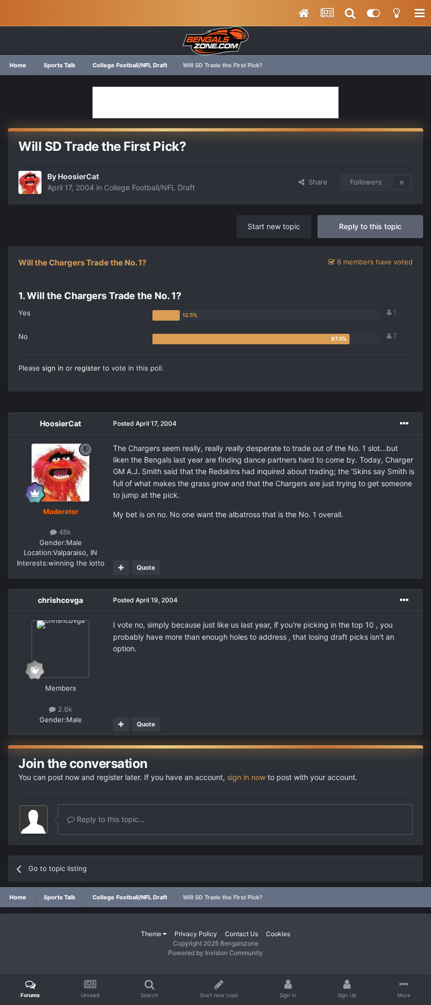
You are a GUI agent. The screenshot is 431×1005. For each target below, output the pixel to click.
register (87, 368)
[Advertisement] (215, 102)
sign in (53, 368)
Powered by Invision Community (215, 953)
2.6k (64, 709)
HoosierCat (78, 176)
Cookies (278, 934)
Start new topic (274, 226)
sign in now (246, 777)
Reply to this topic (370, 226)
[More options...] (404, 423)
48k (64, 532)
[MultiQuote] (121, 567)
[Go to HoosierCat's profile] (30, 182)
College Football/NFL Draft (149, 187)
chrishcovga (60, 600)
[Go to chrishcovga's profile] (60, 649)
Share (315, 182)
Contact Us (241, 934)
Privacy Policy (196, 934)
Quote (146, 567)
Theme (152, 934)
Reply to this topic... (110, 819)
